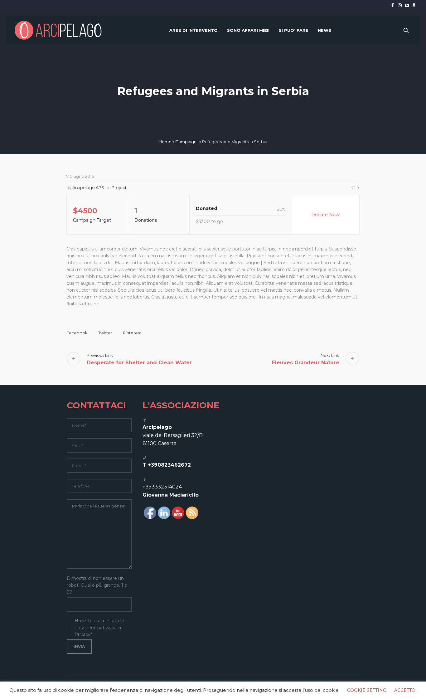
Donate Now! (325, 214)
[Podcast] (414, 5)
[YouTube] (406, 5)
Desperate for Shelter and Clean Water (139, 363)
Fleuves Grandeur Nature (305, 363)
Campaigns (186, 141)
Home (165, 141)
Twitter (105, 332)
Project (119, 187)
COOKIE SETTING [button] (366, 690)
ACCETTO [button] (404, 690)
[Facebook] (392, 5)
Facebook (77, 332)
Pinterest (132, 332)
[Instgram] (399, 5)
